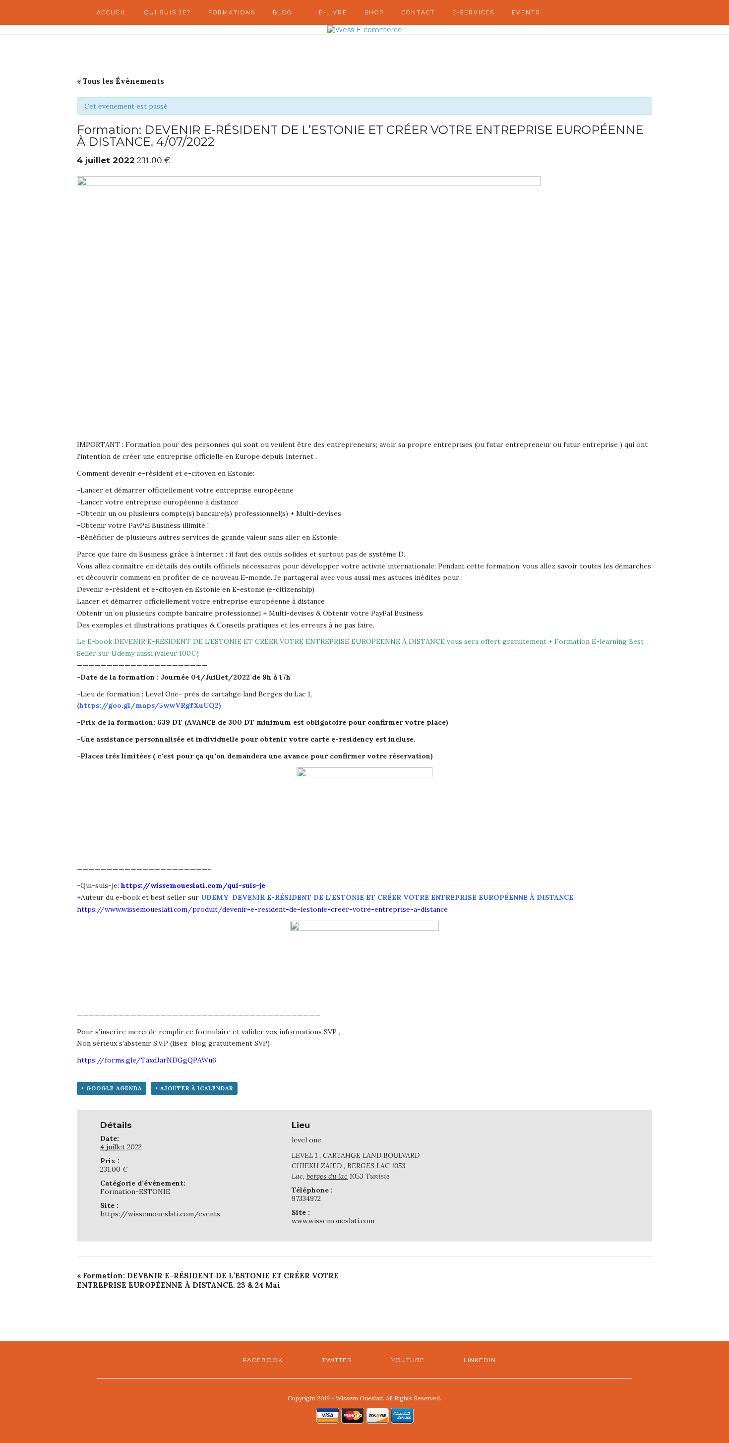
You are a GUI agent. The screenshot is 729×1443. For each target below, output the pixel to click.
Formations (231, 12)
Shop (374, 12)
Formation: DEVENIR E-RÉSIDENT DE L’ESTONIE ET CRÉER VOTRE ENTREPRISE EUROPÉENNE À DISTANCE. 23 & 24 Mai (208, 1280)
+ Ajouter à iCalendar (194, 1088)
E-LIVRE (333, 12)
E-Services (473, 12)
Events (526, 12)
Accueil (112, 12)
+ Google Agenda (111, 1088)
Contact (418, 12)
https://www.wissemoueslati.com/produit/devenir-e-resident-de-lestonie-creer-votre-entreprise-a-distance (262, 909)
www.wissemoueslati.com (333, 1220)
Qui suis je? (167, 12)
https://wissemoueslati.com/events (160, 1213)
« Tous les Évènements (120, 81)
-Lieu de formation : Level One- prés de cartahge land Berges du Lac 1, (194, 694)
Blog (282, 12)
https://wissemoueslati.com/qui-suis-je (193, 885)
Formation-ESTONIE (135, 1191)
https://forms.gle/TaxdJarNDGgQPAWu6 (146, 1060)
